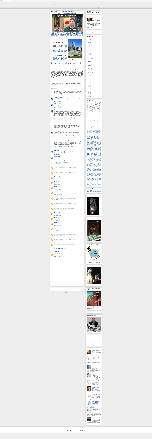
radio (98, 143)
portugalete (90, 150)
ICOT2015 (93, 161)
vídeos (99, 102)
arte (87, 112)
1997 (89, 92)
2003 (89, 86)
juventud (91, 123)
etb (95, 158)
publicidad (88, 133)
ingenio (93, 118)
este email (65, 39)
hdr (93, 141)
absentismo (93, 173)
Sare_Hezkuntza (89, 165)
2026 (89, 38)
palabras (88, 172)
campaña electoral (89, 179)
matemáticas (96, 130)
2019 (89, 47)
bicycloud (98, 170)
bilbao (88, 106)
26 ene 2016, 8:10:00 (57, 220)
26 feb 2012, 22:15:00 (57, 163)
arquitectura (89, 139)
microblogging (91, 135)
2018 (89, 49)
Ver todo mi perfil (89, 27)
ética (88, 110)
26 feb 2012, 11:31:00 (57, 128)
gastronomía (89, 129)
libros (90, 107)
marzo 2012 (90, 71)
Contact (95, 7)
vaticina (88, 174)
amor (88, 121)
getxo (100, 106)
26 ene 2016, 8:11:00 (57, 225)
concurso (99, 140)
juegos (95, 145)
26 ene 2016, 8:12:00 (57, 230)
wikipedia (99, 148)
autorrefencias (89, 131)
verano (98, 139)
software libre (89, 152)
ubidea (92, 158)
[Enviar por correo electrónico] (51, 84)
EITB (89, 161)
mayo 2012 (89, 68)
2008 (89, 79)
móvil (95, 140)
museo (98, 141)
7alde (94, 159)
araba (95, 155)
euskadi (80, 83)
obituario (93, 137)
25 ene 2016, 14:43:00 (58, 204)
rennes (94, 167)
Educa (69, 7)
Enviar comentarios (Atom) (69, 292)
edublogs (95, 169)
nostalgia (95, 149)
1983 (89, 96)
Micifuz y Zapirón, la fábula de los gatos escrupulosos (96, 380)
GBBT (99, 180)
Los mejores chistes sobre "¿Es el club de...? (96, 395)
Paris (92, 154)
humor (90, 105)
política (94, 106)
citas (94, 104)
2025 (89, 39)
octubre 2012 (90, 61)
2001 (89, 89)
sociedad (96, 117)
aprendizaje (89, 128)
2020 (89, 46)
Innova (74, 7)
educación (89, 102)
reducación (93, 121)
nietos (100, 118)
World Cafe (98, 178)
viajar (92, 112)
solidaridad (96, 109)
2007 (89, 81)
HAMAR (88, 159)
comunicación (92, 122)
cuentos (98, 137)
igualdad (94, 129)
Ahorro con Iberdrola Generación (95, 365)
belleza (98, 146)
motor (90, 115)
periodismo (91, 136)
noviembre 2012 (90, 60)
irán (97, 182)
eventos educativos (96, 152)
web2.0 (99, 104)
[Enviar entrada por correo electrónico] (58, 84)
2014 (89, 54)
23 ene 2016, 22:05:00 (58, 199)
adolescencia (99, 159)
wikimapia (96, 177)
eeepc (100, 145)
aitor (100, 144)
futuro (90, 109)
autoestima (96, 154)
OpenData (94, 170)
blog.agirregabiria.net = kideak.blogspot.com (79, 5)
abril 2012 (89, 69)
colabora (95, 179)
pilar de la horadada (95, 127)
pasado (90, 164)
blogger (72, 83)
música (99, 114)
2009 (89, 78)
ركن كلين (55, 191)
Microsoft (88, 154)
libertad (98, 142)
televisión (96, 132)
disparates (88, 185)
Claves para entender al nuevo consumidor (95, 402)
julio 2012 (89, 65)
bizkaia (91, 116)
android (92, 169)
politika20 (88, 147)
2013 (89, 56)
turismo (99, 122)
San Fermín (92, 184)
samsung (92, 180)
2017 (89, 50)
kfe (92, 160)
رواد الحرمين (56, 253)
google (88, 143)
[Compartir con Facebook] (55, 84)
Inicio (68, 289)
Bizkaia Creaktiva (97, 172)
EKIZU (97, 183)
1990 (89, 93)
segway (100, 182)
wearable (98, 167)
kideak (97, 136)
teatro (100, 149)
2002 (89, 88)
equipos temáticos (63, 35)
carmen (88, 142)
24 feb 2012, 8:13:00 (57, 95)
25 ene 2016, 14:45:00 (58, 210)
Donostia (99, 160)
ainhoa (89, 160)
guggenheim (93, 143)
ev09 (99, 179)
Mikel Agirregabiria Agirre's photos (95, 191)
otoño (99, 169)
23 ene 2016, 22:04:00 (58, 194)
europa (98, 128)
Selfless (85, 7)
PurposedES (88, 173)
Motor (90, 7)
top (93, 139)
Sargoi (100, 168)
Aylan (94, 183)
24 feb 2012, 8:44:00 (57, 101)
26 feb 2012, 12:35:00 (57, 154)
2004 (89, 85)
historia (88, 104)
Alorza (55, 109)
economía (96, 111)
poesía (96, 125)
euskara (90, 130)
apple (98, 138)
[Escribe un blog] (52, 84)
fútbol (88, 153)
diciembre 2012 (90, 58)
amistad (94, 114)
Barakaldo (97, 153)
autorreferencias (94, 124)
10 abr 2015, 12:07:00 (57, 179)
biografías (93, 142)
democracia (89, 125)
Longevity (58, 7)
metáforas (95, 110)
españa (90, 132)
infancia (90, 120)
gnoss (92, 175)
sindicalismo (96, 147)
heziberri (88, 180)
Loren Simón (56, 156)
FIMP (90, 170)
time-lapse (95, 168)
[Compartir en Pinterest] (56, 84)
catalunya (91, 168)
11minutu (95, 165)
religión (99, 129)
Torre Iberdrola (62, 44)
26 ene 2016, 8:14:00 (57, 235)
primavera (89, 167)
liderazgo (88, 158)
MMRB (98, 161)
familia (99, 108)
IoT (87, 168)
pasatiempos (98, 116)
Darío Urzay (57, 49)
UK (91, 163)
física (93, 128)
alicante (99, 121)
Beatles (96, 180)
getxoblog (88, 126)
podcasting (88, 146)
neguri (92, 177)
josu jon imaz (97, 166)
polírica (99, 131)
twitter (88, 118)
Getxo (79, 7)
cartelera (88, 175)
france (95, 131)
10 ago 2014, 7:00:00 (57, 168)
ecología (96, 120)
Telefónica (99, 155)
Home (53, 7)
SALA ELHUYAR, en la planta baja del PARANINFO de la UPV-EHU (60, 58)
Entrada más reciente (55, 289)
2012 (89, 57)
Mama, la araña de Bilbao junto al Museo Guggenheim (96, 373)
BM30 (87, 170)
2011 (89, 75)
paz (87, 113)
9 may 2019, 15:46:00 (57, 251)
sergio (94, 164)
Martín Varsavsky (97, 174)
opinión (99, 115)
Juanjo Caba (67, 122)
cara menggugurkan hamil (59, 248)
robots (96, 144)
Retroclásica (56, 103)
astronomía (90, 145)
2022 (89, 43)
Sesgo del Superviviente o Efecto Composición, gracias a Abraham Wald (96, 410)
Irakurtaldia (91, 174)
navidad (94, 148)
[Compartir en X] (54, 84)
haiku (92, 166)
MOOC (98, 164)
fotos (98, 103)
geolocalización (93, 182)
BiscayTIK (90, 149)
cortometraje (89, 148)
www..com (89, 190)
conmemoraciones (94, 113)
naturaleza (99, 123)
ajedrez (90, 141)
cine (90, 117)
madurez (93, 138)
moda (89, 156)
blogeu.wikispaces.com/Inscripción (69, 13)
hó (100, 154)
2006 (89, 82)
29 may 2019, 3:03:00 (57, 256)
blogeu (70, 83)
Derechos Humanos (90, 144)
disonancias (88, 182)
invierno (96, 175)
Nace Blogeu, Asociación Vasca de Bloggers (96, 417)
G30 (98, 156)
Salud (64, 7)
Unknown (55, 171)
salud (97, 112)
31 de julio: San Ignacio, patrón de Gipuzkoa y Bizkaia (95, 387)
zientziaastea (94, 156)
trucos (88, 108)
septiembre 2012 (90, 62)
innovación (89, 111)
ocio (94, 115)
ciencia (93, 108)
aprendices (88, 137)
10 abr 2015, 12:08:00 (57, 184)
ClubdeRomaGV (98, 135)
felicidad (88, 114)
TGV (96, 184)
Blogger (83, 430)
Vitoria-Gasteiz (96, 150)
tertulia (93, 146)
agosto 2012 (90, 64)
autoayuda (92, 103)
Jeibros (55, 90)
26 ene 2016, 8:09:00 (57, 215)
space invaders (90, 183)
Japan (92, 153)
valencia (92, 172)
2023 (89, 42)
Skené (89, 169)
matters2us (88, 177)
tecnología (96, 107)
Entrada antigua (79, 289)
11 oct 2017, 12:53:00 (57, 246)
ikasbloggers (90, 140)
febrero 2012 (90, 72)
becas (99, 184)
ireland (100, 163)
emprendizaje (95, 163)
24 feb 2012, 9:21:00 (57, 107)
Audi (98, 158)
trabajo (88, 127)
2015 (89, 53)
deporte (96, 126)
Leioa (91, 159)
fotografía (88, 138)
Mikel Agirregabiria (55, 4)
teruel (95, 160)
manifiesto (98, 173)
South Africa (93, 178)
